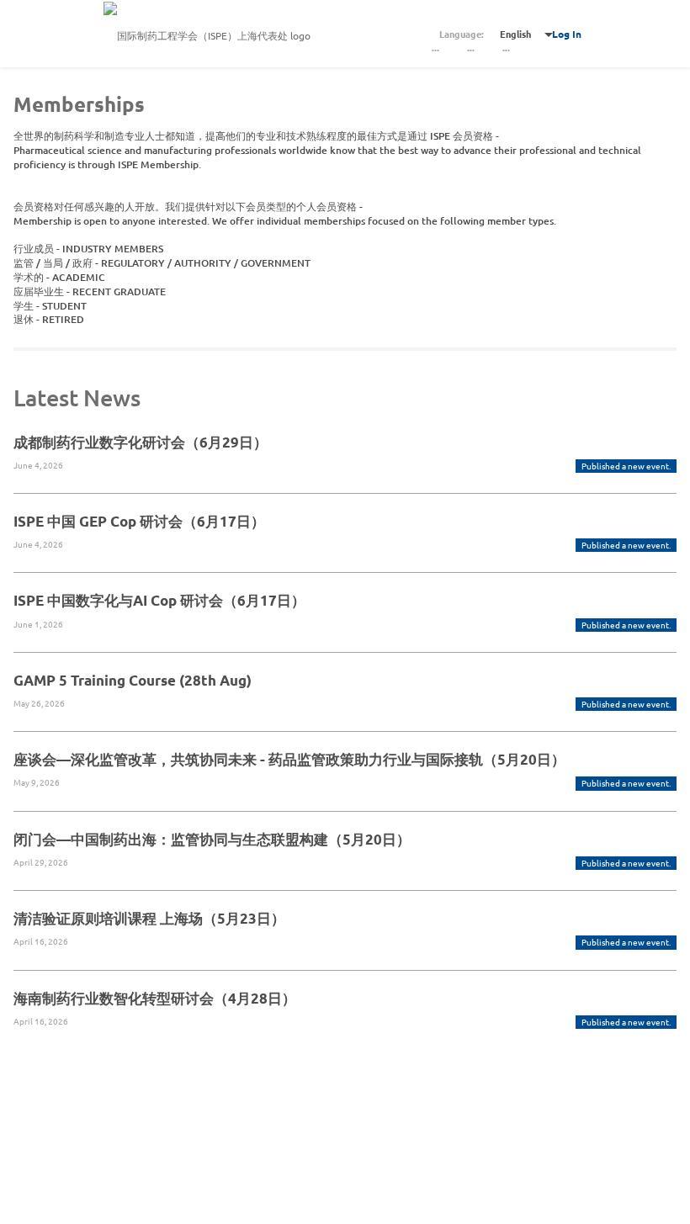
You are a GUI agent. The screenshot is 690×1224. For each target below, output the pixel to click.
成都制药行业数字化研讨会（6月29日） (140, 442)
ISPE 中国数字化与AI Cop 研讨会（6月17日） (159, 600)
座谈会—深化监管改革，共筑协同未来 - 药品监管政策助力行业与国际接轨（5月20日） (289, 759)
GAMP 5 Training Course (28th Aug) (132, 680)
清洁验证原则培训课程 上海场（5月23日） (149, 918)
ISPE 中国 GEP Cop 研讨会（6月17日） (139, 521)
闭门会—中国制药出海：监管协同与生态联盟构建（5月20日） (212, 839)
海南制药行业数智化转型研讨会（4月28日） (154, 998)
